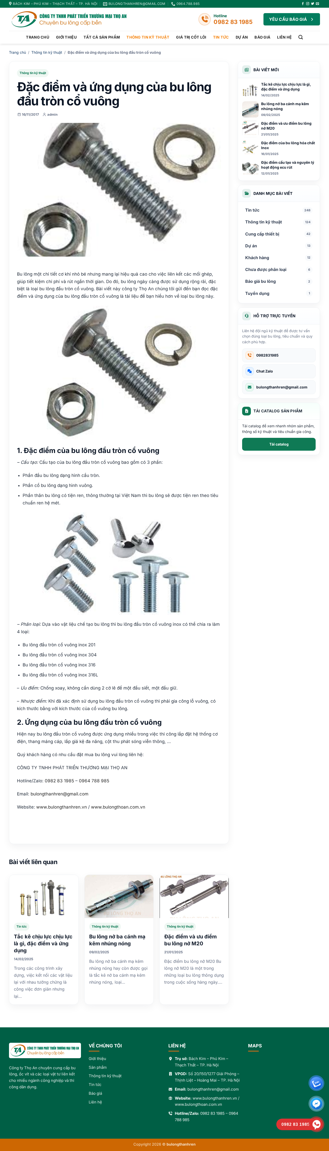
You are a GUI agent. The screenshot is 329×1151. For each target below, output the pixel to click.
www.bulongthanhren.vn (215, 1098)
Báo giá (262, 37)
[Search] (300, 37)
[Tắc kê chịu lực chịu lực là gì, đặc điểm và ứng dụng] (43, 896)
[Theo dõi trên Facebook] (302, 4)
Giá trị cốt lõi (191, 37)
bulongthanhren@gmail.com (59, 793)
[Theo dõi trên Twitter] (312, 4)
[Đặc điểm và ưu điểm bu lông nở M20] (194, 896)
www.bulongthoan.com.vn (198, 1104)
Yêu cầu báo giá (288, 19)
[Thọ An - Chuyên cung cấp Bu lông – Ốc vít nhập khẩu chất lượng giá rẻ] (73, 19)
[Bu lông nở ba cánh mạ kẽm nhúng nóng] (119, 896)
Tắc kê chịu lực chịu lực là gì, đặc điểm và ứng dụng (43, 944)
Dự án (242, 37)
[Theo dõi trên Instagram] (307, 4)
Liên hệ (284, 37)
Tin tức (221, 37)
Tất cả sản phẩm (102, 37)
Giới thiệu (66, 37)
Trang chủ (37, 37)
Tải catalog (279, 444)
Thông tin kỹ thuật (147, 37)
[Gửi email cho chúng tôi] (317, 4)
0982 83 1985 (212, 1113)
